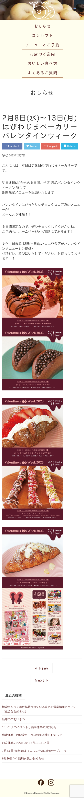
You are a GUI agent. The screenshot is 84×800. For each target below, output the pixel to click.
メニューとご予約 (42, 45)
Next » (42, 680)
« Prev (42, 668)
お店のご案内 (42, 54)
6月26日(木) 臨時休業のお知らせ (23, 758)
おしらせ (42, 26)
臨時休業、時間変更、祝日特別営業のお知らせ (32, 734)
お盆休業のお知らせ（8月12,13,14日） (27, 742)
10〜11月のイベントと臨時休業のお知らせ (29, 727)
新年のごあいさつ (13, 719)
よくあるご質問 (42, 73)
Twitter (33, 146)
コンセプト (42, 35)
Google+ (51, 146)
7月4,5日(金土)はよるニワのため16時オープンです (34, 750)
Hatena (70, 146)
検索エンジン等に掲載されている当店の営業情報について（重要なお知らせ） (39, 709)
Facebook (13, 146)
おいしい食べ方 (42, 63)
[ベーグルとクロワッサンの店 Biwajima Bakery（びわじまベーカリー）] (42, 9)
